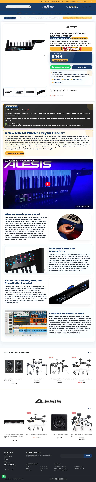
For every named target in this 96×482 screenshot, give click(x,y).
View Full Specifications (14, 153)
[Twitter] (54, 90)
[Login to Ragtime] (83, 7)
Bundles (68, 13)
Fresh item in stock (78, 466)
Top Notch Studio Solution (60, 466)
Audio (33, 13)
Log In (84, 1)
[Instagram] (5, 469)
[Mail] (64, 90)
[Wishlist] (86, 7)
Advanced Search (44, 468)
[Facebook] (51, 90)
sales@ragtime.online (9, 462)
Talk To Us (28, 468)
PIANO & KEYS (58, 13)
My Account (28, 470)
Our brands (72, 1)
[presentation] (44, 55)
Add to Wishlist (72, 90)
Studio (19, 13)
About (67, 1)
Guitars (49, 13)
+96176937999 (73, 7)
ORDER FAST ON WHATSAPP (62, 67)
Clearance (76, 13)
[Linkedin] (57, 90)
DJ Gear (41, 13)
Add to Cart (82, 67)
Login (41, 470)
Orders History (43, 466)
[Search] (29, 6)
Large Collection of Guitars (60, 468)
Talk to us (79, 1)
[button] (90, 7)
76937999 (6, 459)
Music (26, 13)
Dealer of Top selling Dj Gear (60, 470)
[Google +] (60, 90)
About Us (28, 466)
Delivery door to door (79, 468)
